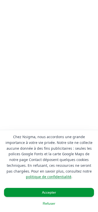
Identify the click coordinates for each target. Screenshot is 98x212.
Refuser (49, 203)
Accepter (49, 192)
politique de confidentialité (48, 176)
